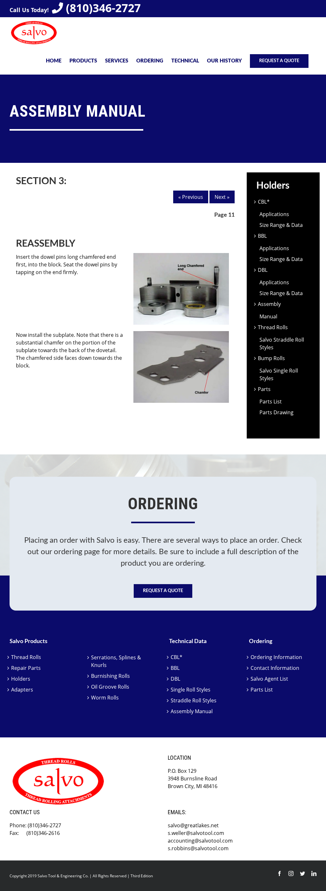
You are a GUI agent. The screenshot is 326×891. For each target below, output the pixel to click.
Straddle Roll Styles (193, 700)
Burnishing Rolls (110, 675)
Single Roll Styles (190, 689)
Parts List (270, 401)
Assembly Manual (192, 711)
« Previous (190, 196)
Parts (264, 389)
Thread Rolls (273, 327)
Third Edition (142, 876)
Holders (20, 678)
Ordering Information (276, 657)
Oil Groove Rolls (110, 686)
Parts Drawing (276, 412)
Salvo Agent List (269, 678)
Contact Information (275, 667)
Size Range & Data (281, 224)
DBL (262, 269)
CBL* (264, 201)
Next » (222, 196)
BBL (262, 235)
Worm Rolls (105, 697)
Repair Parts (26, 667)
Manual (268, 316)
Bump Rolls (271, 358)
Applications (274, 214)
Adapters (22, 689)
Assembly (269, 304)
